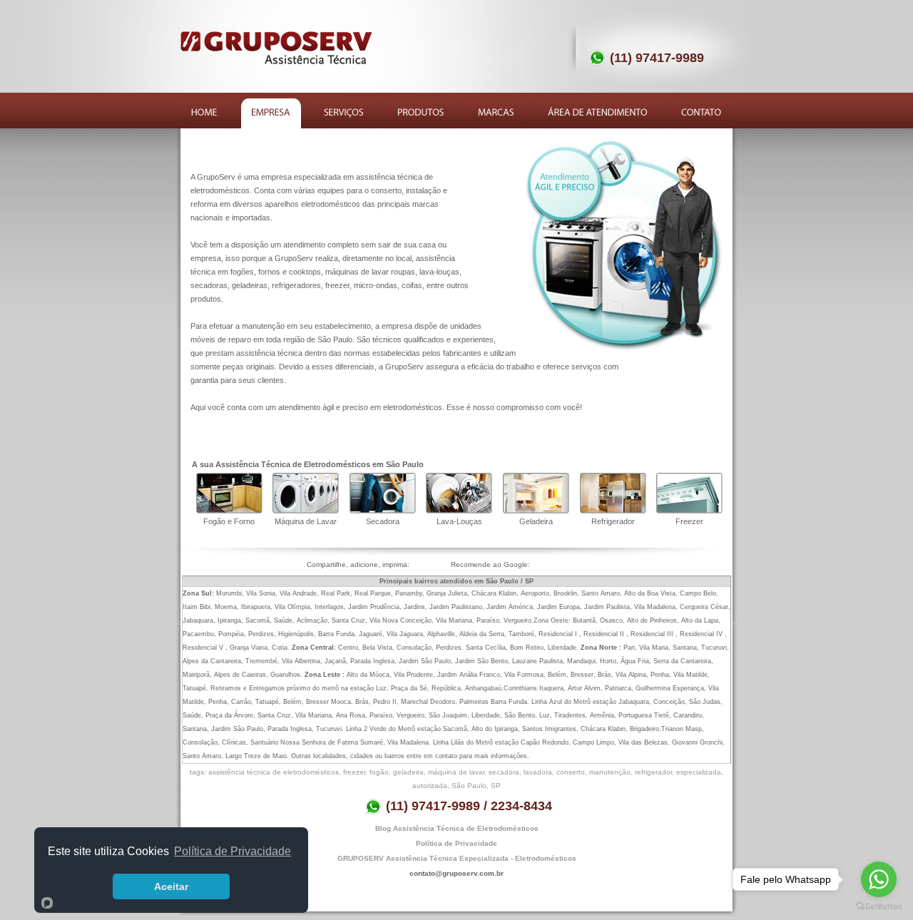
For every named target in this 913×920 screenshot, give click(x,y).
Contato (702, 113)
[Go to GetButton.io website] (879, 906)
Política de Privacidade (456, 843)
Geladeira (536, 521)
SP (496, 785)
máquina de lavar (456, 772)
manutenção (610, 772)
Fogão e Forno (229, 521)
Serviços (343, 113)
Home (204, 113)
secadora (504, 772)
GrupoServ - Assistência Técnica (277, 47)
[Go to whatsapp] (879, 879)
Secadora (382, 521)
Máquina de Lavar (306, 521)
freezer (354, 772)
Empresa (271, 113)
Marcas (497, 113)
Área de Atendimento (599, 113)
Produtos (421, 113)
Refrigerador (613, 521)
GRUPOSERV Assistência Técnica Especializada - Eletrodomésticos (456, 858)
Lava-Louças (459, 521)
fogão (379, 772)
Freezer (689, 521)
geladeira (408, 772)
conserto (570, 772)
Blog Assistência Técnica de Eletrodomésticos (457, 828)
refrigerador (653, 772)
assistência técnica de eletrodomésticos (273, 772)
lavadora (538, 772)
